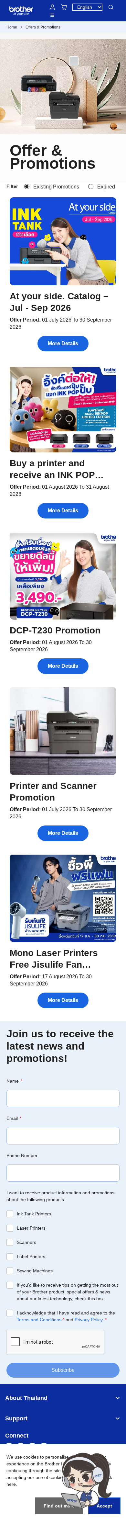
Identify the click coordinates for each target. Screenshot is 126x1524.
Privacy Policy (88, 1319)
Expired (106, 186)
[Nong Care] (86, 1480)
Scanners (26, 1242)
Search (111, 7)
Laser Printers (31, 1228)
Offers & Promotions (43, 27)
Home (11, 27)
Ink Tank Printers (34, 1213)
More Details (63, 343)
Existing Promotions (56, 186)
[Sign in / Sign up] (52, 7)
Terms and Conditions (39, 1319)
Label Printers (31, 1256)
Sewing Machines (35, 1270)
